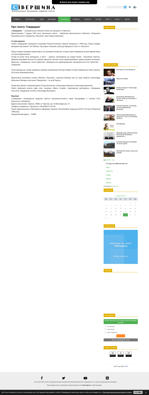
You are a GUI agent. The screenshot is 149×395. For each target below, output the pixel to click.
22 (130, 211)
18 (111, 211)
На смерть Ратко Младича (125, 69)
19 (115, 211)
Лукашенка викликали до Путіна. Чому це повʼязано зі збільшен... (126, 98)
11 (111, 208)
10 (106, 208)
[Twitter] (63, 379)
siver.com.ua (86, 385)
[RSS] (107, 379)
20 (120, 211)
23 (135, 211)
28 (125, 215)
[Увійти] (129, 7)
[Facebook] (42, 379)
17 (106, 211)
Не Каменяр (120, 124)
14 (125, 208)
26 (115, 215)
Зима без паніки (122, 79)
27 (120, 215)
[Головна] (33, 11)
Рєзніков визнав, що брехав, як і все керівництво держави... (126, 107)
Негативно (111, 329)
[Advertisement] (121, 45)
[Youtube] (85, 379)
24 (106, 215)
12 (115, 208)
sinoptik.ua (114, 186)
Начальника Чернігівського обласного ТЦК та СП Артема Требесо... (126, 116)
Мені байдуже (112, 332)
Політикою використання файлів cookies (117, 392)
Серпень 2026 (120, 196)
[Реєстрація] (134, 7)
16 (135, 208)
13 (120, 208)
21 (125, 211)
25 (111, 215)
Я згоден (138, 392)
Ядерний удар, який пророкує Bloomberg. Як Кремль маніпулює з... (126, 134)
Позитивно (111, 326)
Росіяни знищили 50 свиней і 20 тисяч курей (126, 142)
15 (130, 208)
